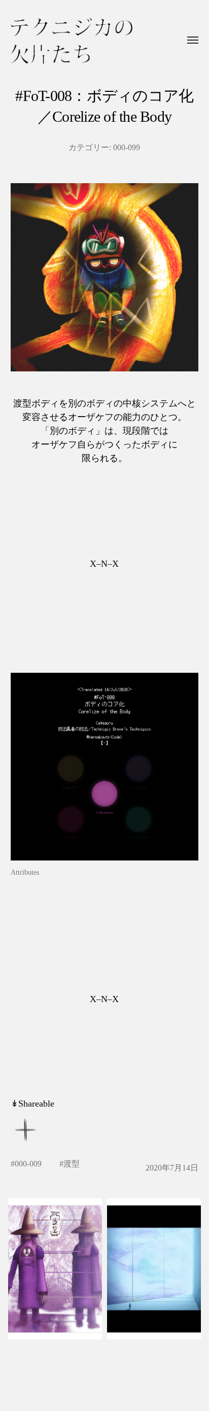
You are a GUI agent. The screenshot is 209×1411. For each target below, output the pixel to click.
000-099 (126, 147)
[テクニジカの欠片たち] (71, 41)
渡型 (71, 1163)
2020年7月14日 (172, 1168)
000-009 (28, 1163)
